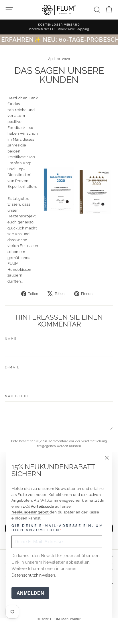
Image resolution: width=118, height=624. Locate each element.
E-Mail (12, 367)
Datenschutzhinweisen (33, 575)
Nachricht (17, 396)
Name (11, 338)
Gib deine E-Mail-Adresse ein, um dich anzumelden (57, 528)
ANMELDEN (30, 593)
